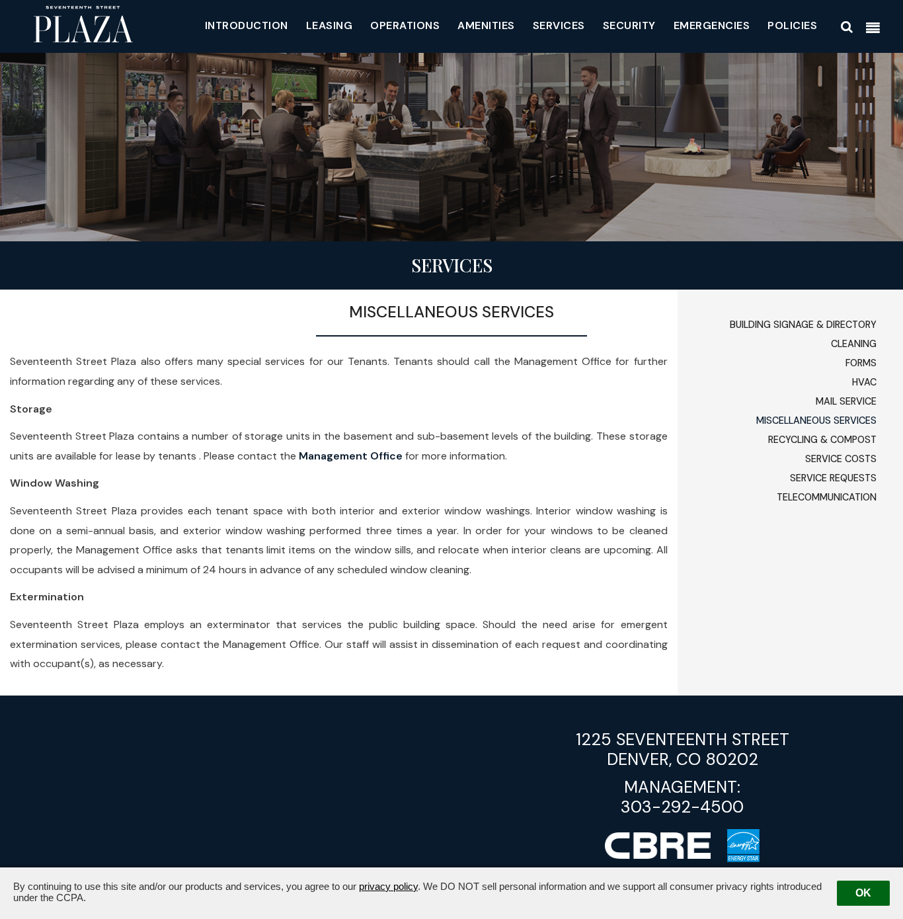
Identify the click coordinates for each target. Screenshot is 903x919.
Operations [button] (405, 25)
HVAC (864, 382)
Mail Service (846, 401)
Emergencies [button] (712, 25)
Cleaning (854, 344)
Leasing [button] (329, 25)
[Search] (847, 27)
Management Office (351, 456)
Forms (861, 363)
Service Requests (833, 478)
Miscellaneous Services (816, 420)
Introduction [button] (246, 25)
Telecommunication (827, 497)
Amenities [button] (486, 25)
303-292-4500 (682, 807)
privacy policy (388, 886)
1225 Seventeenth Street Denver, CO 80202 (682, 749)
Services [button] (559, 25)
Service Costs (841, 459)
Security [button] (629, 25)
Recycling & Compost (822, 439)
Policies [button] (792, 25)
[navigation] (873, 28)
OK (863, 893)
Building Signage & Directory (803, 324)
